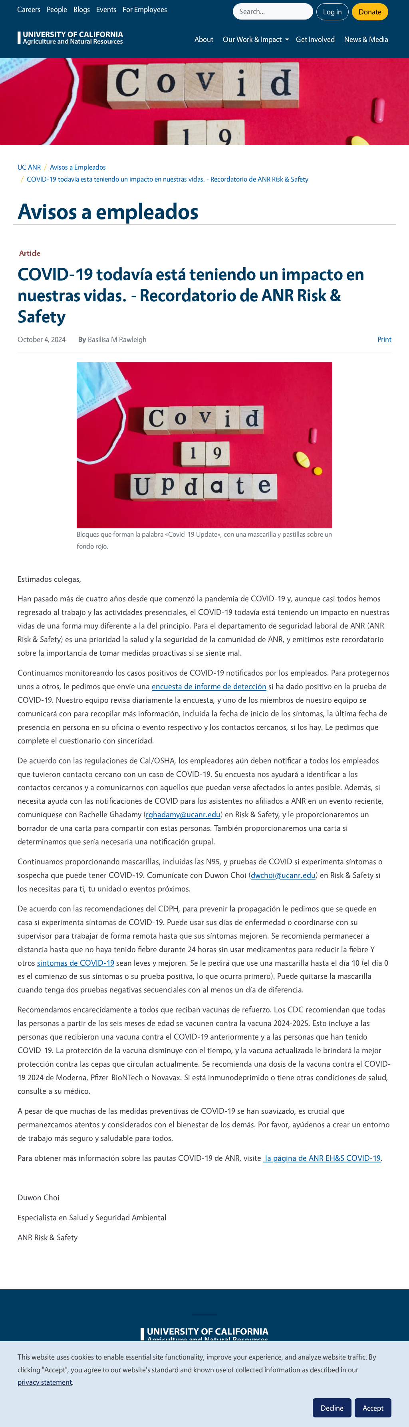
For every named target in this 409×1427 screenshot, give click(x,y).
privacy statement (45, 1382)
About (204, 39)
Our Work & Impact (252, 39)
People (57, 9)
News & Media (366, 39)
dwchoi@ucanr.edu (283, 875)
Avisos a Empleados (78, 167)
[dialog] (204, 1383)
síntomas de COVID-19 (75, 963)
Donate (370, 11)
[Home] (70, 39)
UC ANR (29, 167)
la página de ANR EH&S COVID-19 (322, 1158)
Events (106, 9)
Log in (332, 11)
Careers (28, 9)
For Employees (145, 9)
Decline (332, 1408)
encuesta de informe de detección (209, 686)
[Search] (308, 11)
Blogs (81, 9)
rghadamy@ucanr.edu (183, 814)
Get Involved (315, 39)
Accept (373, 1408)
